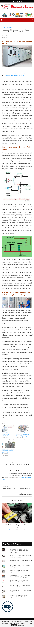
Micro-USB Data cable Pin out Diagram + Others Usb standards (20, 556)
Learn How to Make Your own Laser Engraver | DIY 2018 (19, 571)
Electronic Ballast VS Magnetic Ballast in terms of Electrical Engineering (20, 586)
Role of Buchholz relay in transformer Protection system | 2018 (8, 450)
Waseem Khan (6, 34)
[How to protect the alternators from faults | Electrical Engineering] (22, 428)
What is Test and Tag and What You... (17, 525)
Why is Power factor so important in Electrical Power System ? (19, 581)
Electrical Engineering (7, 27)
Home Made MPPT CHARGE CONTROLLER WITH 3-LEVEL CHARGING (21, 561)
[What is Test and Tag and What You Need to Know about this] (17, 513)
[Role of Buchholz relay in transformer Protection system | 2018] (8, 444)
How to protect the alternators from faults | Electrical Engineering (22, 434)
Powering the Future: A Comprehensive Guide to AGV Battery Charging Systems (20, 576)
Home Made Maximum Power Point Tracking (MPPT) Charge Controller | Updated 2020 (19, 550)
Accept (14, 625)
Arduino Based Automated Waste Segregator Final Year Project (18, 596)
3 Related (6, 78)
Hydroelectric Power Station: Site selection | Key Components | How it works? (21, 566)
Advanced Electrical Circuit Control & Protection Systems (7, 434)
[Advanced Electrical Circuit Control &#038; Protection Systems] (8, 428)
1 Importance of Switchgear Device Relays (14, 73)
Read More (21, 625)
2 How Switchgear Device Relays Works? (14, 75)
